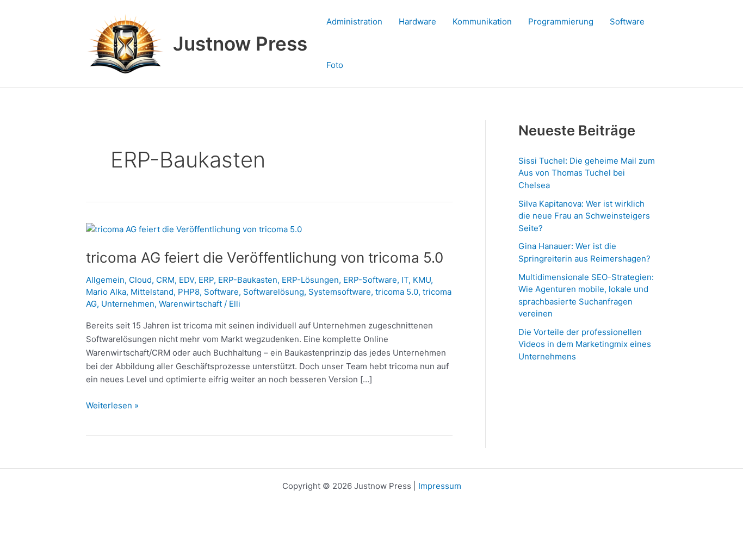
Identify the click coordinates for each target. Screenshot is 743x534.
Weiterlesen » (112, 405)
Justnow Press (240, 43)
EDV (186, 280)
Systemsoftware (339, 292)
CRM (165, 280)
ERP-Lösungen (310, 280)
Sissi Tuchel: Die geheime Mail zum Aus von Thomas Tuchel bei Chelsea (586, 173)
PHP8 (189, 292)
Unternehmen (127, 304)
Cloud (140, 280)
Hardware (417, 21)
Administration (354, 21)
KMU (422, 280)
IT (404, 280)
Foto (334, 65)
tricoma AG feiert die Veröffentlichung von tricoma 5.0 (264, 257)
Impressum (439, 486)
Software (627, 21)
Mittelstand (152, 292)
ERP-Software (370, 280)
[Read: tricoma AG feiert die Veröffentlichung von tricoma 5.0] (194, 229)
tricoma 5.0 (396, 292)
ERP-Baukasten (247, 280)
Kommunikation (482, 21)
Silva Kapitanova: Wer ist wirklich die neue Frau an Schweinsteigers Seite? (584, 215)
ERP (206, 280)
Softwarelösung (273, 292)
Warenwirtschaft (190, 304)
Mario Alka (106, 292)
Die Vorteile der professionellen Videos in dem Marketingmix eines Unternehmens (584, 344)
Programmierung (560, 21)
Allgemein (105, 280)
